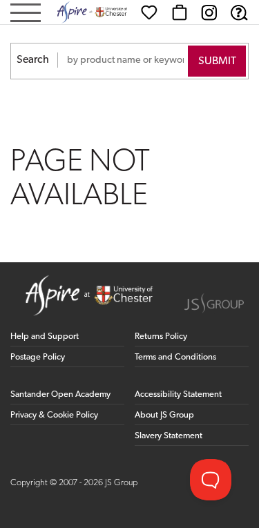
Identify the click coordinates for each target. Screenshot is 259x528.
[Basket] (179, 12)
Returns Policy (161, 336)
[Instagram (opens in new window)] (209, 12)
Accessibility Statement (178, 394)
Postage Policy (37, 357)
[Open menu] (25, 14)
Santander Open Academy (60, 394)
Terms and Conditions (175, 357)
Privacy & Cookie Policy (54, 415)
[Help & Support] (239, 12)
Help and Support (44, 336)
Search (33, 60)
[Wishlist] (149, 12)
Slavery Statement (168, 435)
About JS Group (164, 415)
